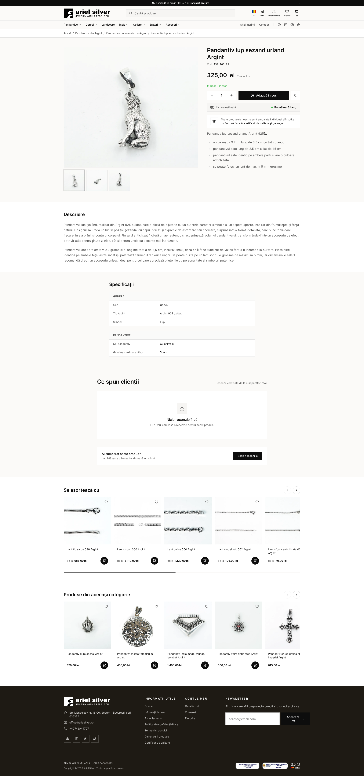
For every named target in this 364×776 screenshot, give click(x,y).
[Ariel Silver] (87, 13)
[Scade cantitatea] (211, 95)
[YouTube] (292, 24)
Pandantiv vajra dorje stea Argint (238, 653)
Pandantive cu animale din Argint (126, 33)
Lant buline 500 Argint (181, 549)
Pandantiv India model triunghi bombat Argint (186, 655)
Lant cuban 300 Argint (131, 549)
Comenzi (190, 712)
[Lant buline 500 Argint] (188, 520)
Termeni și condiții (156, 730)
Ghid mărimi (247, 24)
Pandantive (71, 24)
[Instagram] (285, 24)
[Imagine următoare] (191, 107)
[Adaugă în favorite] (295, 95)
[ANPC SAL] (247, 765)
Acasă (67, 33)
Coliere (137, 24)
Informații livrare (155, 712)
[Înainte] (296, 490)
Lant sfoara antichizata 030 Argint (285, 551)
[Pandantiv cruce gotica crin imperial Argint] (288, 625)
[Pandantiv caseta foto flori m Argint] (138, 625)
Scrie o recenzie (248, 455)
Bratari (154, 24)
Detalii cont (192, 706)
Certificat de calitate (157, 742)
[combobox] (183, 13)
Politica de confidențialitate (161, 724)
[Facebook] (279, 24)
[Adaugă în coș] (104, 561)
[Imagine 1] (74, 180)
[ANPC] (275, 765)
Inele (122, 24)
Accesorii (171, 24)
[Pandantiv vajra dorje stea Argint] (238, 625)
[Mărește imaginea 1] (131, 107)
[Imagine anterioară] (70, 107)
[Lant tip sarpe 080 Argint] (87, 520)
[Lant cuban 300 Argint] (138, 520)
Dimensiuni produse (157, 736)
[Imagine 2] (96, 180)
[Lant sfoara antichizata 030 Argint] (288, 520)
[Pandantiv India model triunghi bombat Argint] (188, 625)
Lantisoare (108, 24)
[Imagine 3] (119, 180)
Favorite (190, 718)
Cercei (90, 24)
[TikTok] (298, 24)
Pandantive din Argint (88, 33)
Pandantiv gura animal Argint (85, 653)
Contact (264, 24)
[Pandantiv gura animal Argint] (87, 625)
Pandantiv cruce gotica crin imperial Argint (285, 655)
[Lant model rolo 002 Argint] (238, 520)
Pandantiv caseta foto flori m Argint (135, 655)
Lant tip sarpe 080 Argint (82, 549)
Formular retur (153, 718)
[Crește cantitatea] (231, 95)
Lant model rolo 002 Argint (234, 549)
